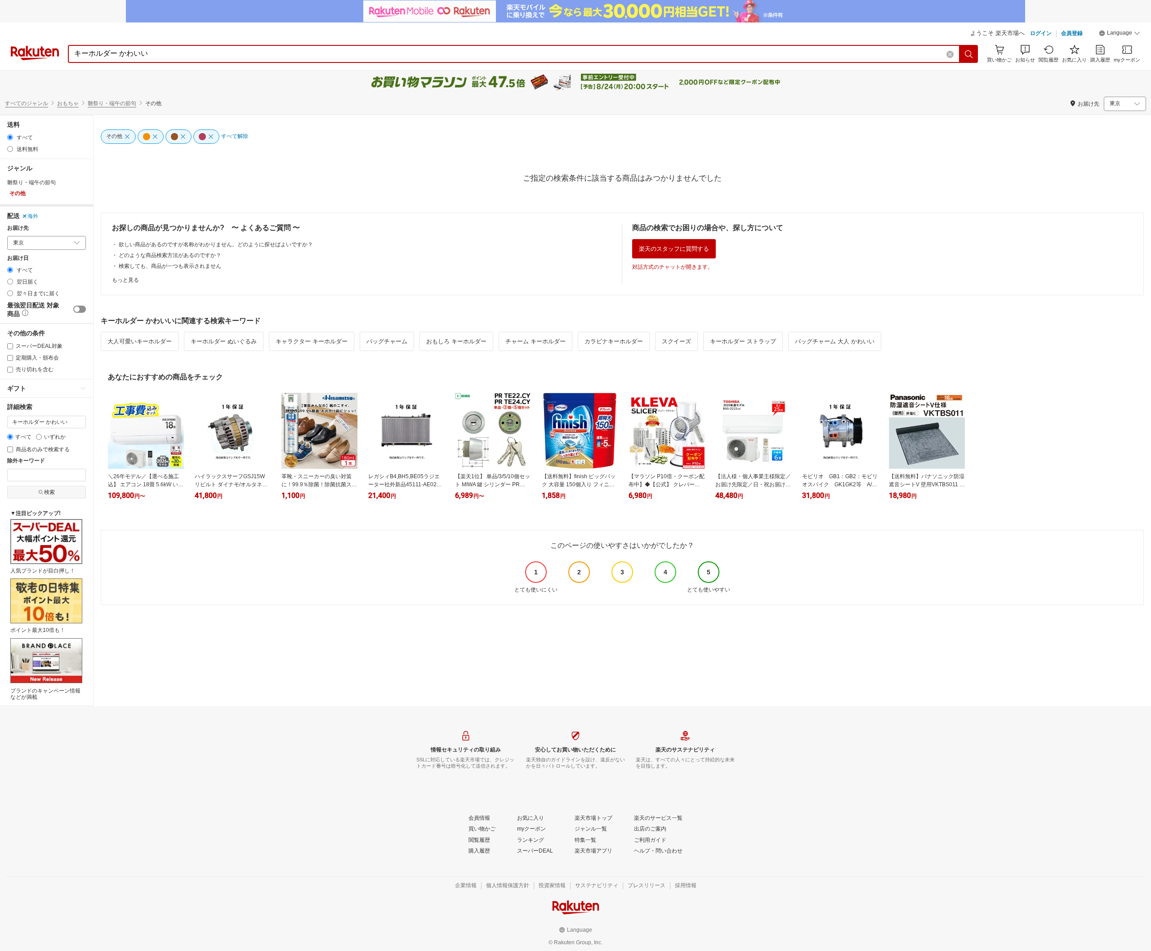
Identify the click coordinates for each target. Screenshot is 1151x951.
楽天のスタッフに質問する (674, 248)
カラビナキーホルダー (613, 341)
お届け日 (18, 258)
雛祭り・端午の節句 (112, 103)
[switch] (79, 309)
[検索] (969, 54)
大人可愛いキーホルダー (139, 341)
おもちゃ (68, 103)
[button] (1119, 34)
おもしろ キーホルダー (456, 341)
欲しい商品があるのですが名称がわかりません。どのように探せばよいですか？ (216, 244)
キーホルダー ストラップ (743, 341)
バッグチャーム (386, 341)
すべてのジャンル (26, 103)
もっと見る (125, 280)
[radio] (10, 137)
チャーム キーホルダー (535, 341)
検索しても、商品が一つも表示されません (170, 266)
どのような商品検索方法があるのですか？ (170, 255)
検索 (49, 492)
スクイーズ (676, 341)
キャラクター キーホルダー (312, 341)
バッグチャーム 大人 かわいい (834, 341)
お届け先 (18, 228)
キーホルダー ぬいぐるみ (224, 341)
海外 (32, 216)
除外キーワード (26, 461)
